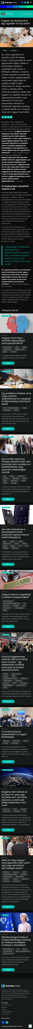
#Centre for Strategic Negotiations (11, 407)
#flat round (23, 809)
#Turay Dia (5, 743)
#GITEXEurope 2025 (7, 680)
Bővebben (8, 363)
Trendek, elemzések (7, 437)
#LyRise (14, 683)
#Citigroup (12, 541)
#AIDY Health (6, 872)
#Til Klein (5, 483)
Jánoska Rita (9, 13)
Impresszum (4, 1009)
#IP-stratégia (6, 605)
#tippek (5, 351)
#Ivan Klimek (18, 680)
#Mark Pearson (14, 480)
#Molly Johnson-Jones (20, 349)
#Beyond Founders (7, 347)
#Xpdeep (5, 687)
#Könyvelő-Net (16, 740)
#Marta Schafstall (7, 349)
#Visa (26, 545)
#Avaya (5, 50)
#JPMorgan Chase (7, 543)
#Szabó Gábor (6, 881)
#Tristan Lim (13, 351)
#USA (20, 545)
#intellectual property (8, 601)
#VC (24, 811)
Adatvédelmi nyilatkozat (7, 1011)
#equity (24, 407)
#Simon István (25, 879)
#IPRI (24, 605)
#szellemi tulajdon (19, 608)
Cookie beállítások (5, 1014)
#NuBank (25, 543)
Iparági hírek (6, 507)
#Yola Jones (13, 483)
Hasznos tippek (28, 14)
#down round (6, 809)
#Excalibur (5, 676)
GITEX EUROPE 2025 (6, 1005)
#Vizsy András (15, 743)
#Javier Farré (6, 683)
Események (5, 634)
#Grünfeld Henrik (19, 876)
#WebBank (5, 548)
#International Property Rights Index (11, 603)
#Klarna (17, 543)
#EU (18, 949)
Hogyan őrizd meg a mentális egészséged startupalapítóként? (13, 340)
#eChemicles (16, 872)
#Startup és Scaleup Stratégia (22, 951)
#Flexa (17, 347)
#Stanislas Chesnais (21, 685)
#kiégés (24, 347)
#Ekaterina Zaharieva (8, 949)
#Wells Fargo (15, 548)
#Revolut (13, 545)
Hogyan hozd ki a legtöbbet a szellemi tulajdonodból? (16, 596)
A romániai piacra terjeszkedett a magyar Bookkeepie (14, 734)
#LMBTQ (5, 480)
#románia (26, 740)
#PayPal (5, 545)
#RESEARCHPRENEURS (8, 685)
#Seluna (23, 480)
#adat (4, 476)
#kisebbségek (16, 478)
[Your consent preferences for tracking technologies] (30, 1026)
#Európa (12, 476)
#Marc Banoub (24, 683)
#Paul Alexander (7, 410)
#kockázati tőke (6, 811)
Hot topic (5, 915)
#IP (24, 603)
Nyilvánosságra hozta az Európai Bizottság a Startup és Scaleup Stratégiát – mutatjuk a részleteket (16, 941)
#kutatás (25, 478)
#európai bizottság (7, 951)
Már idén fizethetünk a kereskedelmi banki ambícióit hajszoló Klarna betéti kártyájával (15, 533)
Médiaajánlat (4, 1007)
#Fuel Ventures (21, 476)
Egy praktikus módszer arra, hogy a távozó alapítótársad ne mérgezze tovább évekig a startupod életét (16, 399)
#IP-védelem (16, 605)
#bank (4, 541)
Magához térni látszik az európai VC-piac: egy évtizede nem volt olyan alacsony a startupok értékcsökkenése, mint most (14, 798)
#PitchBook (16, 811)
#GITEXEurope (24, 678)
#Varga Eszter (17, 881)
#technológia (13, 50)
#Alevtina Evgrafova (16, 673)
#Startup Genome (7, 608)
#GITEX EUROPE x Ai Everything (10, 678)
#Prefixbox (15, 879)
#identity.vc (6, 478)
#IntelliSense (6, 879)
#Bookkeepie (6, 740)
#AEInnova (5, 673)
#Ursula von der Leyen (8, 953)
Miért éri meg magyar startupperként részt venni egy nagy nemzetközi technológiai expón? (16, 864)
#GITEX (13, 676)
